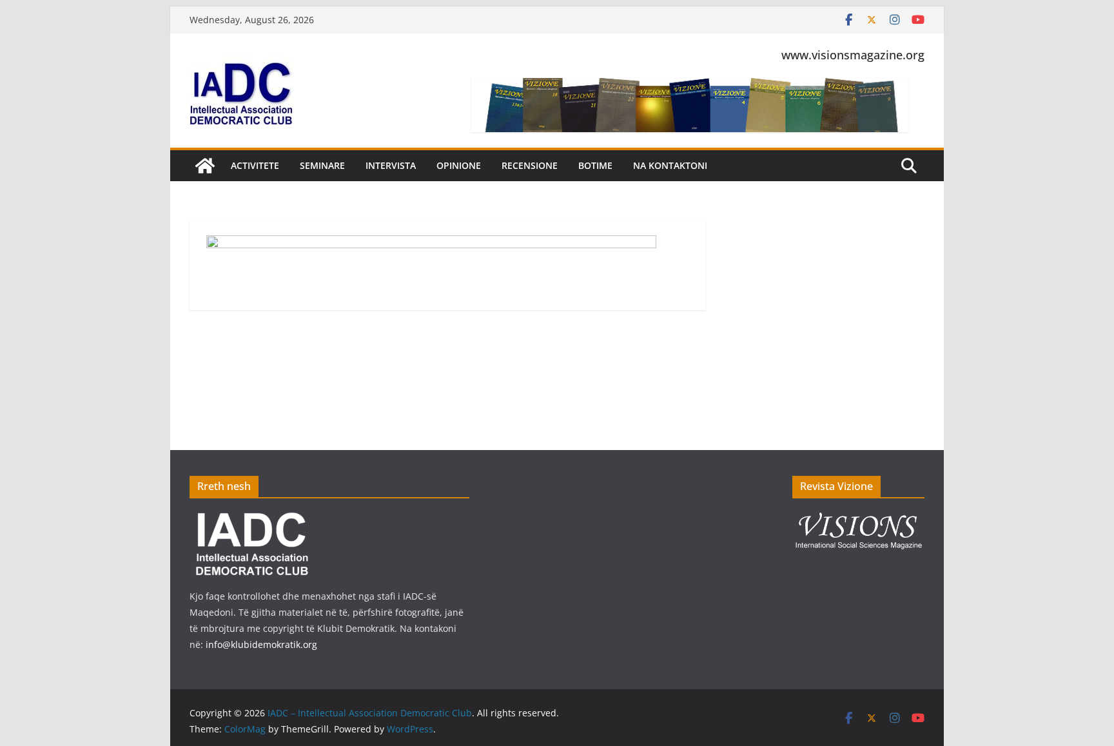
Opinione (458, 165)
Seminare (322, 165)
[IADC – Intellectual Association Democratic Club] (205, 165)
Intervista (391, 165)
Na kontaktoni (670, 165)
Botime (595, 165)
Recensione (530, 165)
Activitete (255, 165)
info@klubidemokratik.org (261, 644)
